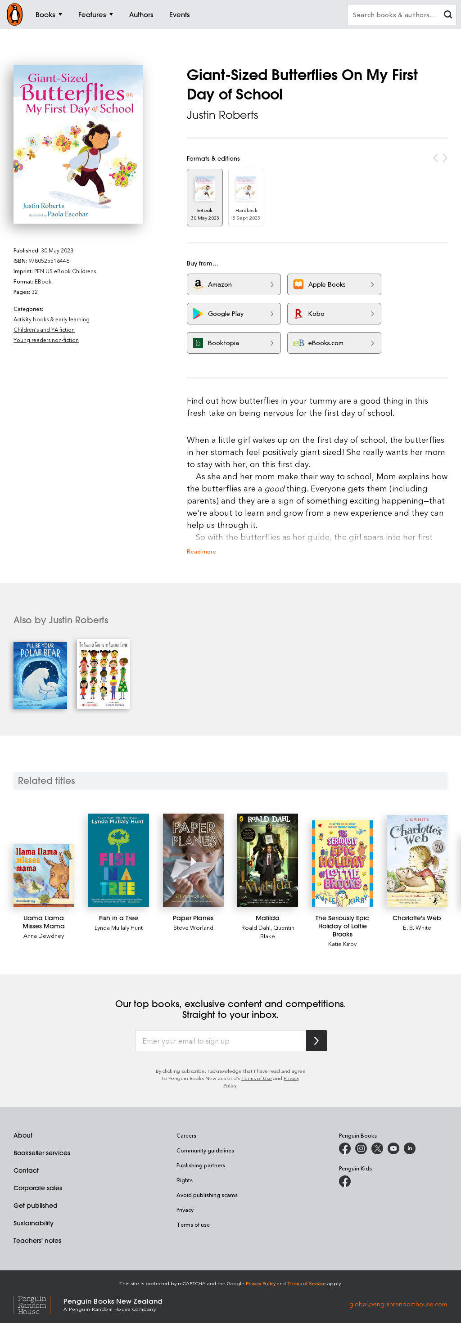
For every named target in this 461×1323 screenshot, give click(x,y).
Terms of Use (256, 1078)
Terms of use (193, 1224)
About (23, 1135)
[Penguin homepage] (15, 14)
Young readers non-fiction (46, 340)
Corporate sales (38, 1188)
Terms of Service (306, 1283)
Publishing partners (200, 1165)
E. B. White (417, 927)
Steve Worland (193, 927)
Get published (36, 1206)
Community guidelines (205, 1150)
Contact (26, 1170)
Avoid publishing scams (207, 1195)
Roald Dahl (256, 927)
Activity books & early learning (52, 319)
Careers (186, 1135)
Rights (184, 1180)
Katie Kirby (342, 943)
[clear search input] (448, 15)
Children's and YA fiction (44, 329)
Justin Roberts (222, 115)
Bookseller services (42, 1153)
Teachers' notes (37, 1241)
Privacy (185, 1210)
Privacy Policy (261, 1283)
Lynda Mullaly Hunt (119, 927)
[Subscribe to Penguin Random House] (316, 1040)
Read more (201, 551)
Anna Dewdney (43, 935)
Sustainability (34, 1223)
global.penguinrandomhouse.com (398, 1304)
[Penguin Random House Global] (38, 1304)
